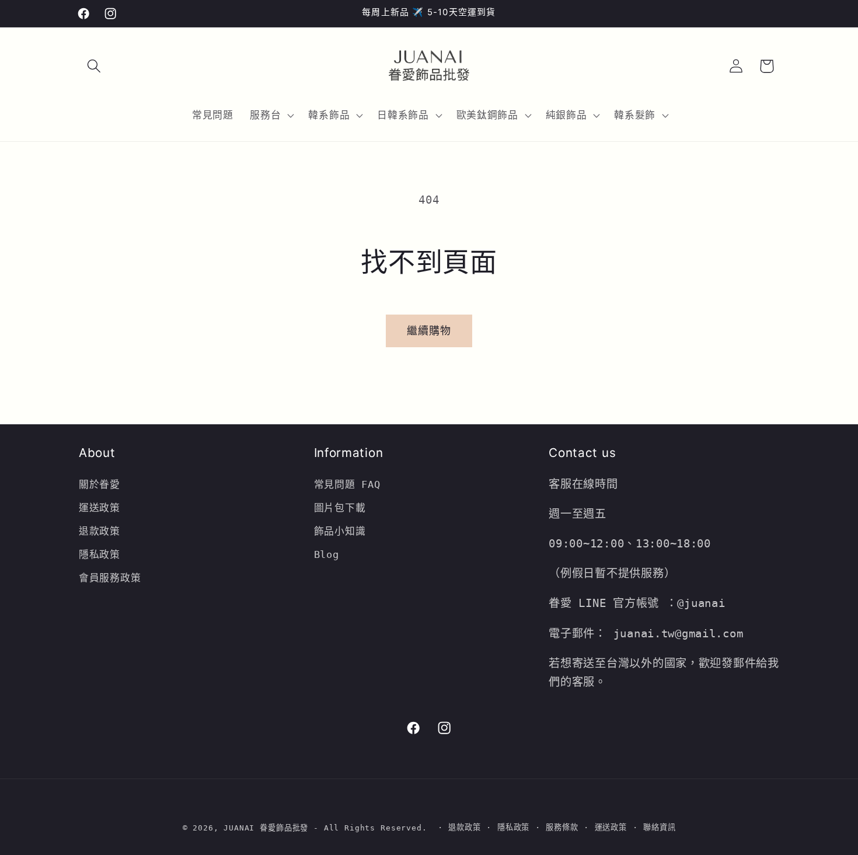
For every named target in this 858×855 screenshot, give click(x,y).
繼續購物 (429, 330)
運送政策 (99, 508)
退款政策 (103, 531)
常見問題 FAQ (347, 484)
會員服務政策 (110, 578)
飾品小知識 (340, 531)
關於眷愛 (99, 484)
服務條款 (562, 827)
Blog (326, 554)
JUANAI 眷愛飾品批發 (266, 827)
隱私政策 (99, 554)
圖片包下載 (340, 508)
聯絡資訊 (659, 827)
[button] (94, 66)
